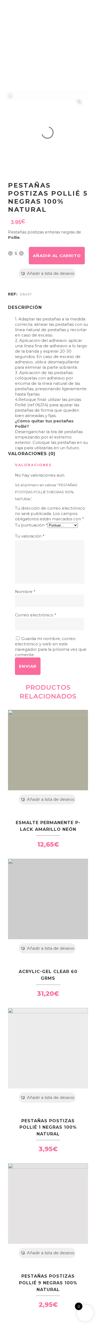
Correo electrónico (35, 614)
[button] (47, 273)
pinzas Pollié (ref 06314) (48, 402)
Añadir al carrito (57, 255)
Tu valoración (30, 536)
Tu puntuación (31, 525)
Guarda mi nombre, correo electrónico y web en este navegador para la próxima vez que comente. (50, 646)
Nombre (25, 591)
